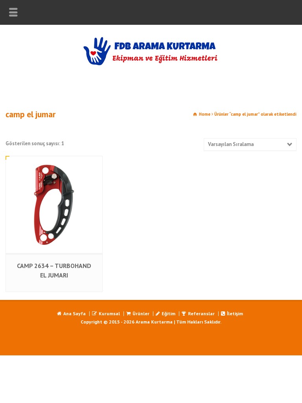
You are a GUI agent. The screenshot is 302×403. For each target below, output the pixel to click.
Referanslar (201, 313)
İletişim (235, 313)
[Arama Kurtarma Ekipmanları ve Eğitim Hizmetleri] (151, 64)
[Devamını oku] (54, 164)
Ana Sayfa (74, 313)
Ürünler (141, 313)
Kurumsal (109, 313)
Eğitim (168, 313)
